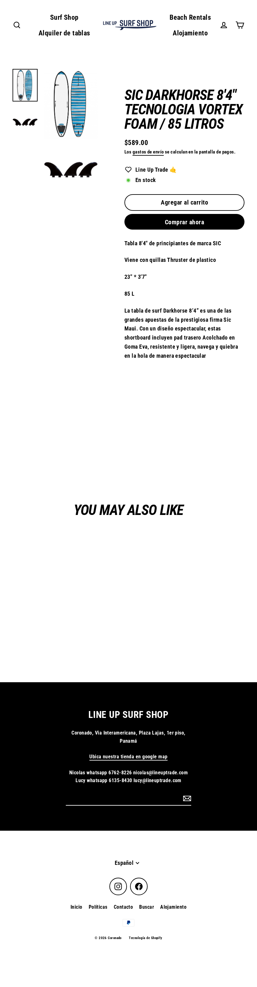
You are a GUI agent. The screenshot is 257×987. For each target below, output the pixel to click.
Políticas (98, 907)
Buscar (146, 907)
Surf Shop (64, 17)
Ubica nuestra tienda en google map (128, 757)
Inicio (76, 907)
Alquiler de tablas (64, 33)
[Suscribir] (186, 798)
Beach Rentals (190, 17)
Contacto (123, 907)
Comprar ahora (184, 222)
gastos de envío (148, 152)
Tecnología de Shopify (145, 938)
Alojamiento (190, 33)
